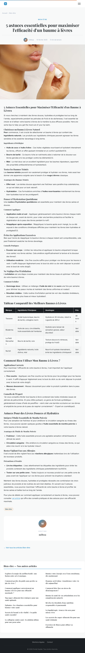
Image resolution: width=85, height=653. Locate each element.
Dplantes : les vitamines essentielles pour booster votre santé (21, 606)
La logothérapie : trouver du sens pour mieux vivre (60, 611)
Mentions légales (38, 642)
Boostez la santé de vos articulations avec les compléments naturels (63, 596)
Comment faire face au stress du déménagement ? (58, 589)
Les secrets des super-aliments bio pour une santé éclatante (63, 618)
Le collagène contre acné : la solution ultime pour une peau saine (22, 621)
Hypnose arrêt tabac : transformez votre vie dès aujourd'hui (62, 582)
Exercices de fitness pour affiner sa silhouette (59, 626)
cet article (16, 498)
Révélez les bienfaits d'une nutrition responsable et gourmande (59, 604)
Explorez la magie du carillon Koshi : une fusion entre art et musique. (21, 575)
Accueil (4, 13)
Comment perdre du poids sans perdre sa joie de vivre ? (21, 582)
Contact (50, 642)
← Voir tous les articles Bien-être (17, 548)
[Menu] (79, 3)
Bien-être (12, 13)
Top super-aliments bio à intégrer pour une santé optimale (22, 599)
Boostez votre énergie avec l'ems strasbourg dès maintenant (62, 575)
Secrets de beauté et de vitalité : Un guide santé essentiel (21, 613)
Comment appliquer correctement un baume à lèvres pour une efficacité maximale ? (19, 590)
